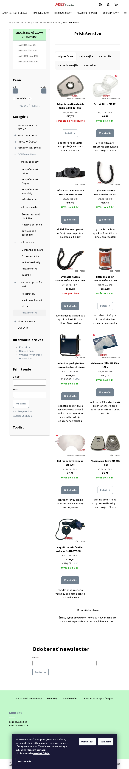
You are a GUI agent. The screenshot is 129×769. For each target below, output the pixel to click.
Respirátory (28, 294)
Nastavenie (24, 761)
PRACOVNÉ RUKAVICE (29, 148)
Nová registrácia (22, 411)
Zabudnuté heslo (23, 416)
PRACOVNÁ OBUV (27, 135)
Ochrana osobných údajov (97, 698)
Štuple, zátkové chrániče (31, 216)
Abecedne (90, 65)
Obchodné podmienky (29, 698)
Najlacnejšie (86, 56)
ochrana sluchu (29, 207)
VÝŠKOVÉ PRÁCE (27, 321)
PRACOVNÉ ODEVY (28, 141)
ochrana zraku (28, 242)
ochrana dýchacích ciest (31, 284)
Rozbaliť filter (28, 106)
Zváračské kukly (31, 262)
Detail (68, 133)
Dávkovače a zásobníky (29, 232)
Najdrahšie (105, 56)
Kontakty (24, 347)
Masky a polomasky (33, 300)
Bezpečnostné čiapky (30, 181)
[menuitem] (14, 13)
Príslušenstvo (29, 199)
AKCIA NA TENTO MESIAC (27, 127)
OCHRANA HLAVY (27, 154)
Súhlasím (106, 741)
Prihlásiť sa (21, 403)
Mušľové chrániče (32, 224)
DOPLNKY (23, 328)
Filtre (25, 306)
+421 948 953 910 (18, 725)
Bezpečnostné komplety (30, 191)
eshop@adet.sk (18, 722)
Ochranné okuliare (32, 250)
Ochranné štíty (30, 256)
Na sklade (23, 98)
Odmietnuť (87, 741)
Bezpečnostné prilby (30, 171)
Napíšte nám (26, 351)
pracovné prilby (29, 162)
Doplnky (26, 275)
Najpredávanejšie (68, 65)
